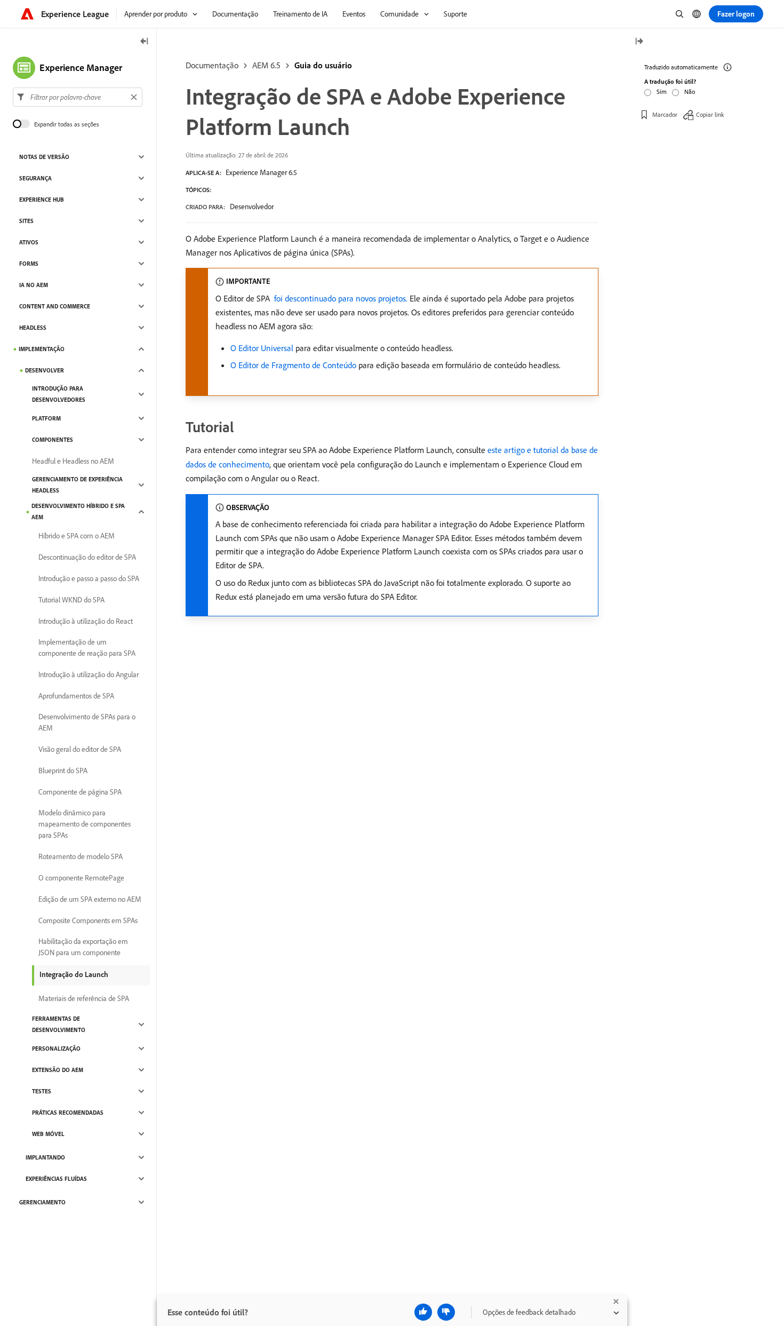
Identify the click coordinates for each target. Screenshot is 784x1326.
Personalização (56, 1048)
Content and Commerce (54, 306)
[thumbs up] (423, 1312)
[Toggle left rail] (144, 42)
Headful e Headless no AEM (73, 461)
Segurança (35, 178)
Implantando (45, 1157)
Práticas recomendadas (67, 1112)
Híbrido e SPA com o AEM (76, 536)
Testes (41, 1091)
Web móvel (48, 1134)
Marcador (664, 114)
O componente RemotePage (81, 878)
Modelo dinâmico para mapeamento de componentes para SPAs (84, 824)
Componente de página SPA (80, 792)
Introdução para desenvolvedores (58, 394)
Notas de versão (44, 157)
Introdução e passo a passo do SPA (88, 578)
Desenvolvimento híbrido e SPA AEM (78, 511)
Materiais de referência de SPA (83, 998)
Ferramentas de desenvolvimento (58, 1024)
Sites (26, 221)
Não (689, 92)
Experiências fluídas (56, 1178)
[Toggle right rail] (639, 42)
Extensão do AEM (57, 1070)
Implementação (42, 349)
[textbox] (77, 97)
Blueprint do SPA (62, 770)
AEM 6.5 (266, 65)
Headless (32, 327)
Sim (662, 92)
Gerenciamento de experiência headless (77, 484)
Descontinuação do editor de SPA (87, 557)
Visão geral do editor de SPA (79, 749)
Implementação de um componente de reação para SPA (86, 647)
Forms (28, 263)
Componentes (52, 439)
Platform (46, 418)
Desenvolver (44, 370)
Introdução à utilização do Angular (88, 674)
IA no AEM (33, 285)
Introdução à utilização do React (85, 621)
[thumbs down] (446, 1312)
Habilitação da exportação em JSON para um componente (83, 946)
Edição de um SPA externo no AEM (89, 899)
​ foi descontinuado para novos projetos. (339, 298)
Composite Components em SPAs (88, 920)
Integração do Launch (73, 974)
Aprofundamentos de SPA (76, 696)
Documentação (212, 65)
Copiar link (710, 114)
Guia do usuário (323, 65)
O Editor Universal (261, 348)
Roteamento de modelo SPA (80, 856)
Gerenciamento (42, 1202)
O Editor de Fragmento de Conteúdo (293, 365)
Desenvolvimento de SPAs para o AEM (86, 722)
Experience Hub (41, 199)
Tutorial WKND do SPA (71, 600)
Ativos (28, 242)
